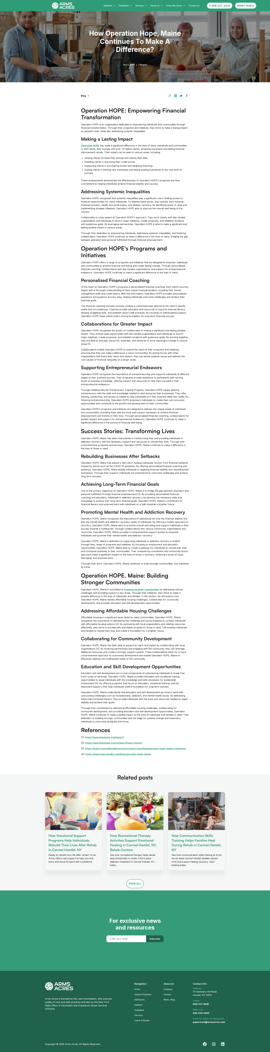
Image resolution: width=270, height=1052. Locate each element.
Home (137, 989)
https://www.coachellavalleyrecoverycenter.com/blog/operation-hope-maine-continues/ (135, 748)
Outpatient (139, 1010)
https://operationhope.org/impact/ (104, 737)
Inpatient (138, 1005)
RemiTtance (245, 5)
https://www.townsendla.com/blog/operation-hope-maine (118, 754)
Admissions (139, 999)
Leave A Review (141, 1020)
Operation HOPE (90, 145)
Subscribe (154, 938)
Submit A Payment (142, 994)
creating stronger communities (141, 589)
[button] (109, 5)
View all (135, 883)
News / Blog (169, 999)
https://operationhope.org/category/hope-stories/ (113, 743)
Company (168, 989)
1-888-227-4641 (219, 5)
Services (138, 1015)
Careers (167, 994)
